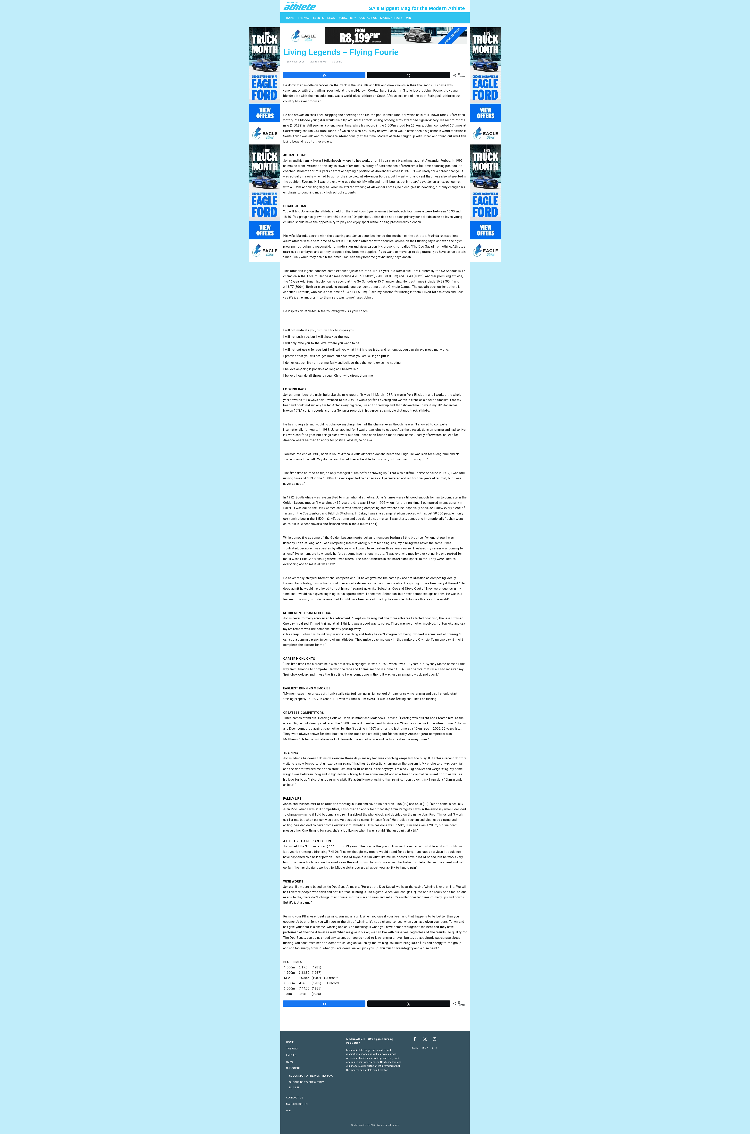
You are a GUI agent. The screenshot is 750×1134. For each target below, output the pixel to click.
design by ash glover (388, 1125)
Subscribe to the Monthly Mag (311, 1075)
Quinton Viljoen (318, 61)
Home (290, 17)
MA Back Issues (391, 17)
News (331, 17)
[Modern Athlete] (299, 5)
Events (318, 17)
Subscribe (346, 17)
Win (408, 17)
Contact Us (368, 17)
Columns (337, 61)
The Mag (303, 17)
